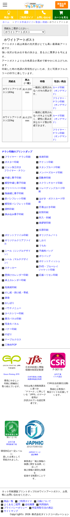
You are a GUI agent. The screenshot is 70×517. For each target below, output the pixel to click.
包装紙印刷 (11, 287)
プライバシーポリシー (15, 507)
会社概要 (29, 504)
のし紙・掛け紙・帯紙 (16, 292)
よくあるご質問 (12, 504)
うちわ (42, 245)
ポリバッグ (45, 256)
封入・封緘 (45, 217)
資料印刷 (9, 209)
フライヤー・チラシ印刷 (18, 156)
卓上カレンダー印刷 (15, 280)
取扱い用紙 (41, 22)
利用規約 (44, 504)
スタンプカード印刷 (49, 167)
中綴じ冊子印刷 (13, 177)
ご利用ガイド (25, 501)
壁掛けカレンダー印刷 (16, 275)
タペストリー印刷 (14, 313)
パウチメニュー (13, 308)
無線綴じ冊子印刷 (14, 193)
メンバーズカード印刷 (50, 172)
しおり (42, 240)
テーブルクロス (13, 339)
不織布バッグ (46, 250)
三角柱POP (11, 344)
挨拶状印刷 (45, 222)
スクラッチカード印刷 (50, 183)
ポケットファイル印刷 (16, 235)
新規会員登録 (61, 5)
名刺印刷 (43, 156)
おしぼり (9, 303)
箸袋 (7, 297)
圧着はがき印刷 (47, 207)
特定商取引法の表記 (42, 507)
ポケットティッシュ (49, 261)
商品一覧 (8, 501)
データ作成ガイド (24, 22)
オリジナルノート (48, 235)
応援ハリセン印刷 (48, 275)
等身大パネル (12, 323)
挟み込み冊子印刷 (14, 214)
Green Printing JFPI (11, 374)
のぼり (8, 334)
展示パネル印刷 (13, 318)
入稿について (44, 501)
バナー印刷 (11, 329)
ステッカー (11, 267)
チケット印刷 (46, 162)
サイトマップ (11, 511)
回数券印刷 (45, 177)
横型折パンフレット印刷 (18, 203)
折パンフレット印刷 (15, 198)
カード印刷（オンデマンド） (60, 90)
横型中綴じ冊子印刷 (15, 183)
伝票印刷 (43, 230)
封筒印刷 (43, 212)
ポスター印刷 (12, 162)
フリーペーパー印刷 (15, 188)
